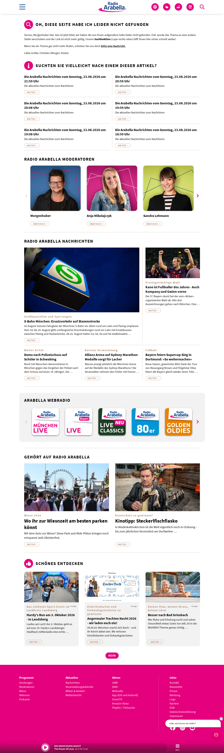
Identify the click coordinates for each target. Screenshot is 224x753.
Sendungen (26, 682)
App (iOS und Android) (125, 695)
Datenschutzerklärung (183, 712)
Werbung (175, 695)
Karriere (174, 703)
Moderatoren (26, 687)
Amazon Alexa (120, 703)
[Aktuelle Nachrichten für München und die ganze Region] (155, 7)
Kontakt (174, 682)
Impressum (176, 716)
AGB (172, 707)
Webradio (117, 691)
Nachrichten (73, 682)
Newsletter (176, 687)
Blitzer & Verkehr (75, 691)
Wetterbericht (73, 695)
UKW (115, 682)
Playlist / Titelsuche (123, 707)
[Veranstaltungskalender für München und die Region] (190, 7)
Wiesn (22, 691)
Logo (173, 699)
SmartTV (117, 699)
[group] (45, 422)
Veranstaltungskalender (79, 687)
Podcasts (24, 699)
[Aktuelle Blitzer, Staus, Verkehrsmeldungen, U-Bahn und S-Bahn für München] (178, 7)
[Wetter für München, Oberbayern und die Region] (166, 7)
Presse (173, 691)
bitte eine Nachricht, (113, 46)
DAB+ (115, 687)
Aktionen (24, 695)
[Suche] (202, 7)
